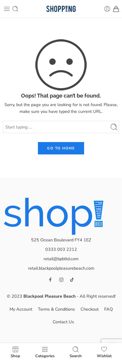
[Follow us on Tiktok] (72, 280)
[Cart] (116, 8)
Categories (44, 355)
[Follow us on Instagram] (61, 279)
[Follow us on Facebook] (50, 279)
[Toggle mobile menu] (7, 8)
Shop (15, 355)
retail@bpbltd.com (61, 259)
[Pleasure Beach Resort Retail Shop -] (61, 9)
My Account (20, 309)
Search (76, 355)
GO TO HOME (61, 148)
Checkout (90, 309)
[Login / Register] (107, 8)
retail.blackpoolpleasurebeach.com (61, 268)
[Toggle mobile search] (15, 9)
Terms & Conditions (56, 309)
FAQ (108, 309)
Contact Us (63, 322)
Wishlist (104, 355)
